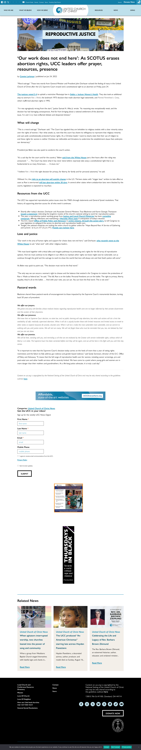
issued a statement (29, 213)
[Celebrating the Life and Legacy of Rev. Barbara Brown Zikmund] (107, 617)
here (25, 378)
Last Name (22, 428)
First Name (23, 419)
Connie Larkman (27, 76)
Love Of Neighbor (24, 699)
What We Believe (25, 10)
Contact (41, 2)
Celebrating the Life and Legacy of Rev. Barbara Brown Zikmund (104, 639)
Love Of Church (23, 696)
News (54, 688)
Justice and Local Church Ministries (78, 216)
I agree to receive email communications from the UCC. (36, 456)
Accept (106, 747)
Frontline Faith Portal (55, 2)
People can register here (63, 227)
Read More (25, 666)
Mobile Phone (23, 447)
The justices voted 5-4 (27, 94)
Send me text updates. (26, 466)
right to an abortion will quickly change (49, 179)
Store (46, 2)
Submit (24, 473)
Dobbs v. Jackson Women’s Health (84, 94)
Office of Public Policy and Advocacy (50, 220)
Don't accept (115, 747)
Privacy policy (126, 747)
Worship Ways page (69, 218)
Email (20, 438)
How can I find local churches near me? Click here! (28, 703)
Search (120, 2)
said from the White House (74, 157)
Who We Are (8, 10)
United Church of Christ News (41, 408)
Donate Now (129, 1)
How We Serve (42, 10)
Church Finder (29, 2)
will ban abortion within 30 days (53, 182)
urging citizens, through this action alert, (86, 220)
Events (36, 2)
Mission (20, 692)
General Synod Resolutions (27, 708)
